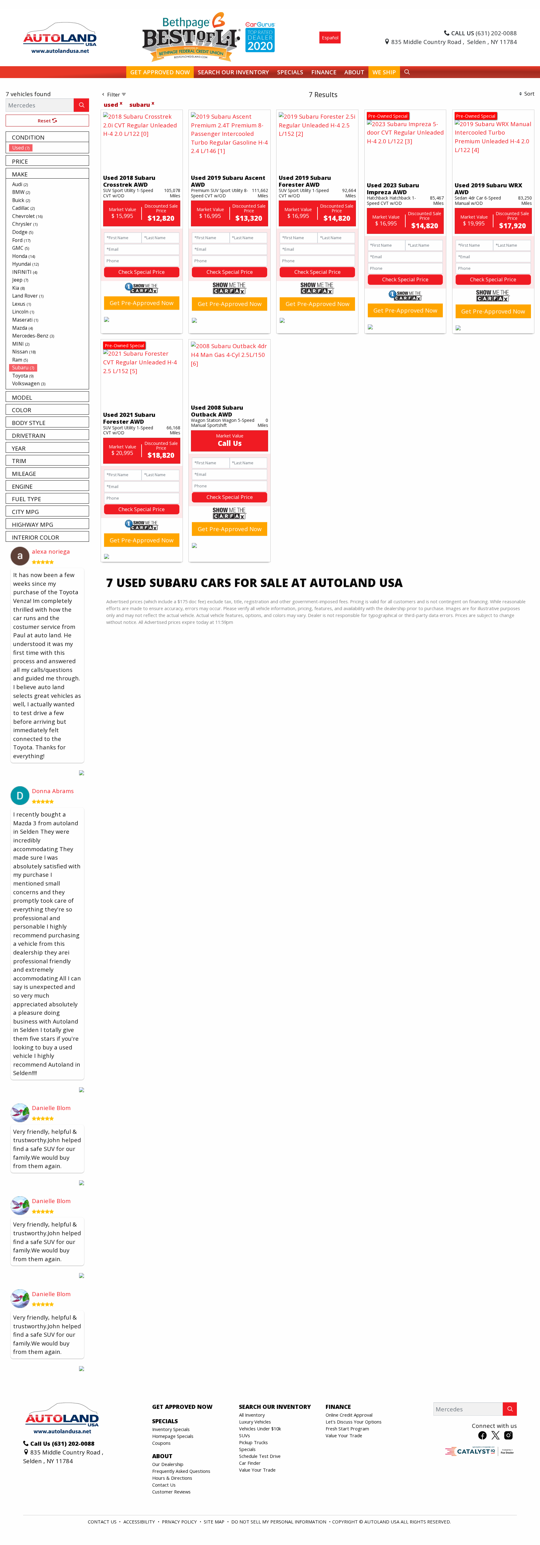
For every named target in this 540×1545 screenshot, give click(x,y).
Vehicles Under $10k (260, 1428)
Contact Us (164, 1485)
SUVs (244, 1435)
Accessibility (139, 1521)
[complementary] (521, 1526)
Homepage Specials (172, 1436)
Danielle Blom (51, 1108)
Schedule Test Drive (260, 1456)
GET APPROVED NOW (182, 1407)
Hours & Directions (172, 1478)
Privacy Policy (180, 1521)
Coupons (161, 1443)
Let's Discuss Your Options (354, 1422)
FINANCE (338, 1407)
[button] (160, 72)
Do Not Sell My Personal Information (279, 1521)
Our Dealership (167, 1464)
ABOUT (162, 1456)
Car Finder (250, 1463)
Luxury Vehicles (255, 1422)
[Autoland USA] (60, 37)
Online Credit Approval (349, 1415)
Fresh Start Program (347, 1428)
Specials (247, 1449)
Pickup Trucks (253, 1442)
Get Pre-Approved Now (141, 303)
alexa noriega (51, 551)
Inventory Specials (171, 1429)
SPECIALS (165, 1421)
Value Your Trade (257, 1470)
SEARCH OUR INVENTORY (275, 1407)
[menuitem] (49, 148)
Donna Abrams (53, 791)
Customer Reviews (171, 1491)
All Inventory (252, 1415)
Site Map (215, 1521)
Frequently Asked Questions (181, 1471)
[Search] (81, 105)
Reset (45, 120)
